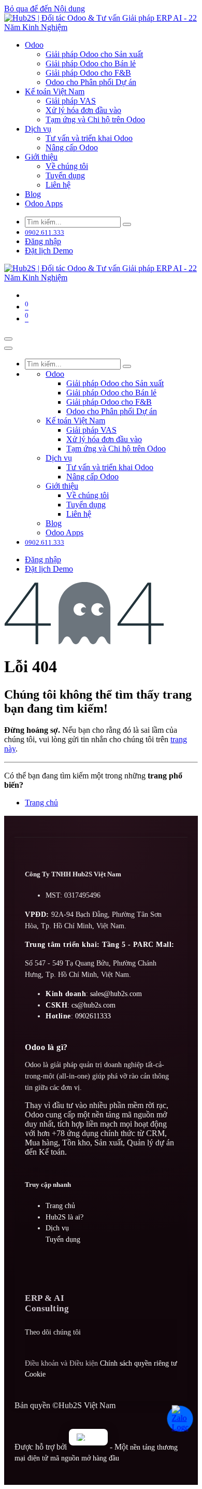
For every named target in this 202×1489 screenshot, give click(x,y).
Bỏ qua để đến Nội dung (44, 8)
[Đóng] (8, 348)
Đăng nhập (43, 241)
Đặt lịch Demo (49, 250)
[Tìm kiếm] (127, 224)
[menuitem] (34, 44)
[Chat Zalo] (183, 1420)
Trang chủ (41, 802)
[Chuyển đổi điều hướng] (8, 339)
